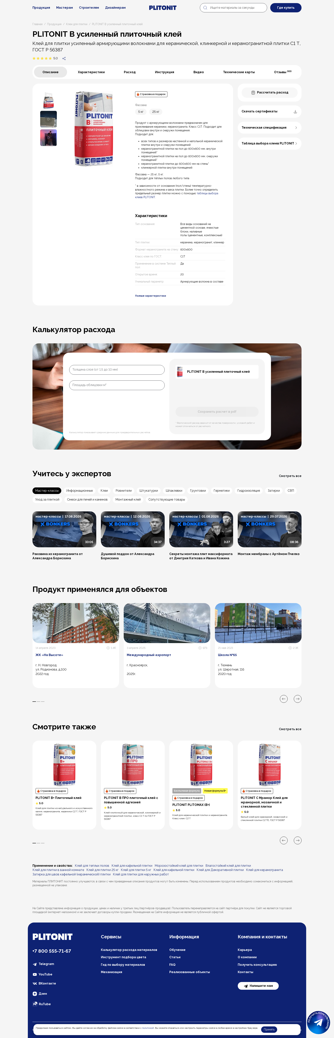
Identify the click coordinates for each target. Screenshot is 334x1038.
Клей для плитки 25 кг (102, 870)
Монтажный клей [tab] (128, 499)
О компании (247, 957)
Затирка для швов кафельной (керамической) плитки (71, 874)
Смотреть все (290, 476)
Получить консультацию (257, 965)
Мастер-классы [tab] (47, 490)
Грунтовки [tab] (198, 490)
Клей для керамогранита (264, 870)
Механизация (111, 972)
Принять (269, 1029)
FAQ (172, 965)
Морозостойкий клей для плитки (179, 865)
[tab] (50, 72)
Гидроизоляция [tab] (248, 490)
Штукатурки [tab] (148, 490)
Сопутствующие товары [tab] (166, 499)
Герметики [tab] (222, 490)
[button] (48, 119)
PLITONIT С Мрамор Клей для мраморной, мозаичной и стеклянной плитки (264, 802)
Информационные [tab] (79, 490)
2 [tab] (38, 701)
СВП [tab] (291, 490)
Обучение (177, 950)
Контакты (245, 972)
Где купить (286, 7)
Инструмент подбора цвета (123, 957)
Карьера (245, 950)
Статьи (175, 957)
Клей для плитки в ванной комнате (58, 870)
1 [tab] (34, 701)
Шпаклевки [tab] (174, 490)
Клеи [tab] (104, 490)
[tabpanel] (132, 194)
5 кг (140, 112)
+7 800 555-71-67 (51, 951)
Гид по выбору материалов (123, 965)
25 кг (155, 112)
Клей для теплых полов (92, 865)
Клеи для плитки (76, 24)
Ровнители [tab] (124, 490)
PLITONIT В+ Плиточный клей (58, 798)
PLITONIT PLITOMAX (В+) (191, 805)
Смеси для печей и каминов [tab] (87, 499)
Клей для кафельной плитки (132, 865)
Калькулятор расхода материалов (129, 950)
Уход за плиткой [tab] (47, 499)
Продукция (41, 7)
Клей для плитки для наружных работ (141, 874)
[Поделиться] (64, 58)
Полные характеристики (150, 296)
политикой (148, 1028)
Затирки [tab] (274, 490)
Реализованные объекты (189, 972)
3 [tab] (42, 701)
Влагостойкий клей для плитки (228, 865)
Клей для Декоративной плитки (220, 870)
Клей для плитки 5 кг (136, 870)
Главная (37, 24)
